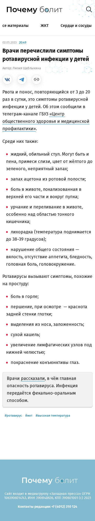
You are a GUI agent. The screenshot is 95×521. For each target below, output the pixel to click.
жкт (29, 415)
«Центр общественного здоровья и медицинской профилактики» (45, 121)
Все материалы (14, 25)
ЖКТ (44, 25)
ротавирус (14, 415)
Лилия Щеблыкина (27, 68)
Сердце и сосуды (76, 25)
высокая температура (54, 415)
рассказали (33, 378)
